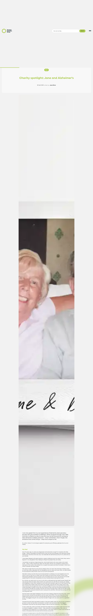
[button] (46, 70)
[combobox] (65, 30)
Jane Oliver (53, 85)
